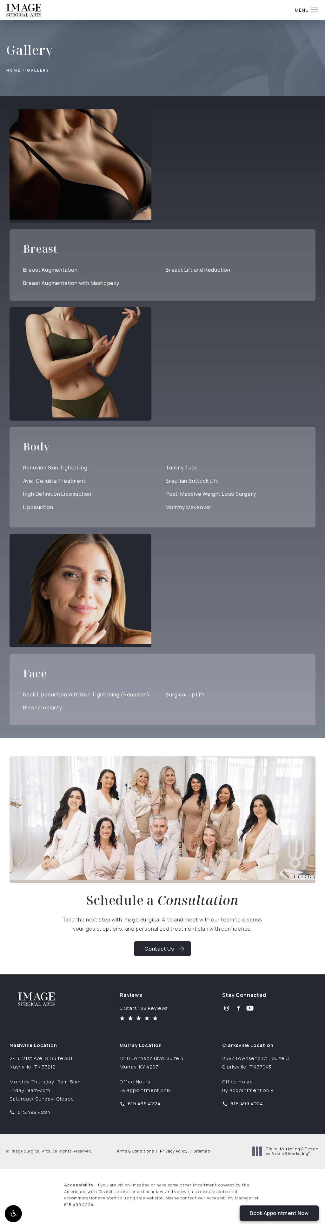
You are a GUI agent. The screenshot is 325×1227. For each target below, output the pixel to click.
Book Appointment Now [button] (279, 1213)
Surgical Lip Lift (185, 694)
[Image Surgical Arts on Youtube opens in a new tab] (250, 1008)
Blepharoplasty (42, 707)
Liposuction (38, 507)
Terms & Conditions (134, 1151)
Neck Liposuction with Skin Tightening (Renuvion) (86, 694)
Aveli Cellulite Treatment (54, 480)
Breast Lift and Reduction (198, 269)
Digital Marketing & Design (292, 1151)
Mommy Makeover (189, 507)
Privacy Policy (174, 1151)
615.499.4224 (79, 1204)
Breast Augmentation (50, 269)
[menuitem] (226, 1008)
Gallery (38, 70)
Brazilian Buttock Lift (192, 480)
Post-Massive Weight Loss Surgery (211, 493)
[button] (13, 1213)
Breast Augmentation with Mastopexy (71, 283)
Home (13, 70)
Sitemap (202, 1151)
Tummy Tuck (181, 467)
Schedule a (162, 900)
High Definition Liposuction (57, 493)
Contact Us (159, 948)
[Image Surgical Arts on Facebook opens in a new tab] (238, 1008)
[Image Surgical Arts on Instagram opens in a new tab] (226, 1008)
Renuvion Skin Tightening (55, 467)
